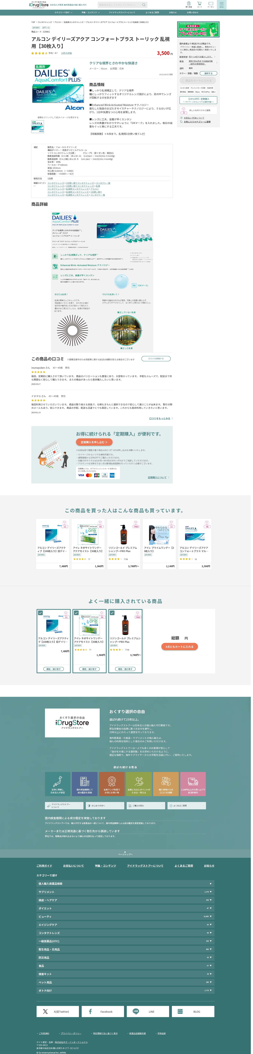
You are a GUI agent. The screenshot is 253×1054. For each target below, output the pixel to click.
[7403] (136, 522)
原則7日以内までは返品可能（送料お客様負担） (201, 62)
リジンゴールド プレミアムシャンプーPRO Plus (122, 549)
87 (208, 908)
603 (207, 949)
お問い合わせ (192, 12)
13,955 (206, 916)
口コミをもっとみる (159, 418)
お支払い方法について (194, 117)
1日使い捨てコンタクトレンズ (80, 183)
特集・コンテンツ (105, 865)
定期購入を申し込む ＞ (94, 442)
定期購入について (157, 477)
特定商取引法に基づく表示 (105, 1033)
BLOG (196, 1011)
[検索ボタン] (144, 5)
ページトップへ (125, 854)
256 (207, 900)
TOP (33, 22)
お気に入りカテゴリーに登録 (197, 121)
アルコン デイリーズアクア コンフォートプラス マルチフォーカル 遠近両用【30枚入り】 (194, 549)
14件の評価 (66, 53)
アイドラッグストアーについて (122, 12)
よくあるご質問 (152, 12)
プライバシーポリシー (71, 1033)
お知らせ (173, 12)
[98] (207, 522)
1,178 (207, 892)
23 (208, 957)
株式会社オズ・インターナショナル (71, 1042)
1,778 (207, 990)
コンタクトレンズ (45, 22)
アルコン (57, 22)
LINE (151, 1011)
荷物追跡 (162, 1033)
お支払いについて (73, 865)
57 (208, 965)
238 (207, 941)
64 (208, 933)
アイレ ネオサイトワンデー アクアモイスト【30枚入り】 (88, 549)
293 (207, 982)
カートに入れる (180, 646)
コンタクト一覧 (103, 183)
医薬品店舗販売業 (137, 1033)
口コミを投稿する (156, 358)
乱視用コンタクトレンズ (73, 22)
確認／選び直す (53, 669)
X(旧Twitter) (61, 1011)
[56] (100, 522)
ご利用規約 (44, 1033)
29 (208, 974)
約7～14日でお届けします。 (201, 56)
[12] (64, 522)
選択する (208, 73)
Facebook (106, 1011)
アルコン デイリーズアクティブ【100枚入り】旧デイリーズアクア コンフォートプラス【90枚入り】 (52, 549)
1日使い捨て (96, 191)
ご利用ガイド (44, 865)
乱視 (98, 185)
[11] (171, 522)
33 (208, 924)
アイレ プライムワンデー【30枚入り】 (159, 549)
